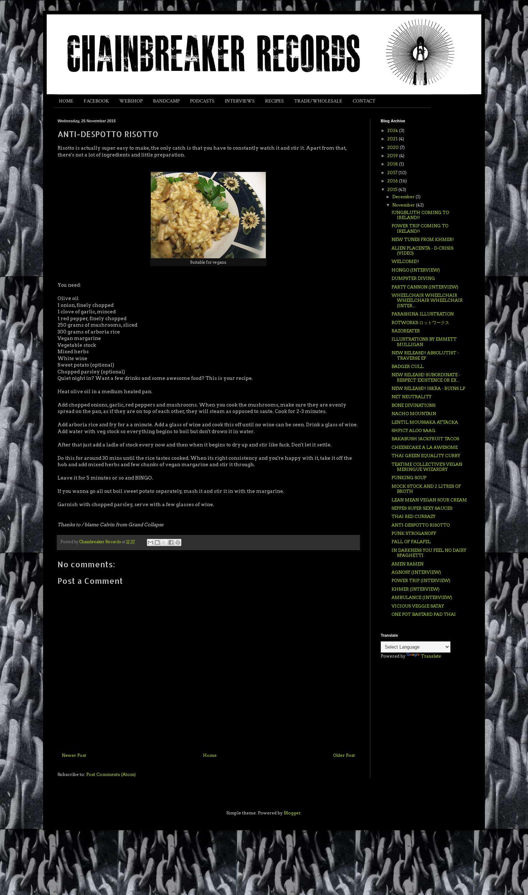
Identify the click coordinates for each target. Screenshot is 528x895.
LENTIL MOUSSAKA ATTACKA (425, 422)
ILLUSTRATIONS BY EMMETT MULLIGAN (424, 341)
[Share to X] (164, 542)
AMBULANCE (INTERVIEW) (422, 597)
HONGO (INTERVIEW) (416, 270)
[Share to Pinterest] (177, 542)
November (404, 205)
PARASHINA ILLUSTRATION (423, 314)
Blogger (292, 813)
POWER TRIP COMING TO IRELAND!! (420, 228)
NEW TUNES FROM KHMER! (423, 239)
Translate (431, 656)
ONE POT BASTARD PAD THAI (424, 614)
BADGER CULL (407, 366)
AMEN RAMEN (407, 564)
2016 (393, 180)
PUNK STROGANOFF (414, 533)
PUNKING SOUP (409, 477)
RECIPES (274, 101)
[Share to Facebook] (171, 542)
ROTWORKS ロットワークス (420, 322)
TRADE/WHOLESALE (318, 101)
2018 (393, 164)
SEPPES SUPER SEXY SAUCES (422, 508)
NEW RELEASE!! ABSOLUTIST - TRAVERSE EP (425, 355)
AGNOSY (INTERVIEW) (416, 572)
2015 (392, 189)
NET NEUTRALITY (411, 396)
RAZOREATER (406, 330)
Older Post (344, 755)
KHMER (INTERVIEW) (416, 589)
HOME (66, 101)
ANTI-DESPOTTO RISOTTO (421, 525)
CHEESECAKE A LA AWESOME (425, 447)
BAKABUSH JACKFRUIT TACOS (425, 438)
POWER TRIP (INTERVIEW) (421, 580)
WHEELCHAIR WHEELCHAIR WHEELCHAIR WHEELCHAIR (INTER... (427, 300)
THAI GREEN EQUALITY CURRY (426, 455)
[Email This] (150, 542)
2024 (393, 130)
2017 (392, 172)
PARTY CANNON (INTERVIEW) (425, 287)
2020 (393, 147)
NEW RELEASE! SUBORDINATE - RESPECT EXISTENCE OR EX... (426, 377)
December (404, 196)
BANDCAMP (166, 101)
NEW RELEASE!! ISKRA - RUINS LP (428, 388)
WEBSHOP (131, 101)
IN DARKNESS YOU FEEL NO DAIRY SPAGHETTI (429, 553)
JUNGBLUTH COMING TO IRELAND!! (420, 215)
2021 (393, 138)
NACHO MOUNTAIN (414, 413)
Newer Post (74, 755)
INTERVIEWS (240, 101)
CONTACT (364, 101)
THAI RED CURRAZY (413, 516)
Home (210, 755)
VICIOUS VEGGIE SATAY (418, 606)
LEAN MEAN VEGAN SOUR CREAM (429, 500)
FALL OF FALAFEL (411, 541)
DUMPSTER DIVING (413, 278)
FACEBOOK (96, 101)
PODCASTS (202, 101)
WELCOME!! (405, 261)
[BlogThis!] (157, 542)
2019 (393, 155)
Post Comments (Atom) (111, 774)
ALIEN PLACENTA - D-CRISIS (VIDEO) (422, 250)
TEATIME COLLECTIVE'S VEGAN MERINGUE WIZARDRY (427, 467)
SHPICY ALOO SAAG (413, 430)
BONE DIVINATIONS (413, 405)
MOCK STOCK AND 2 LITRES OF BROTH (426, 488)
